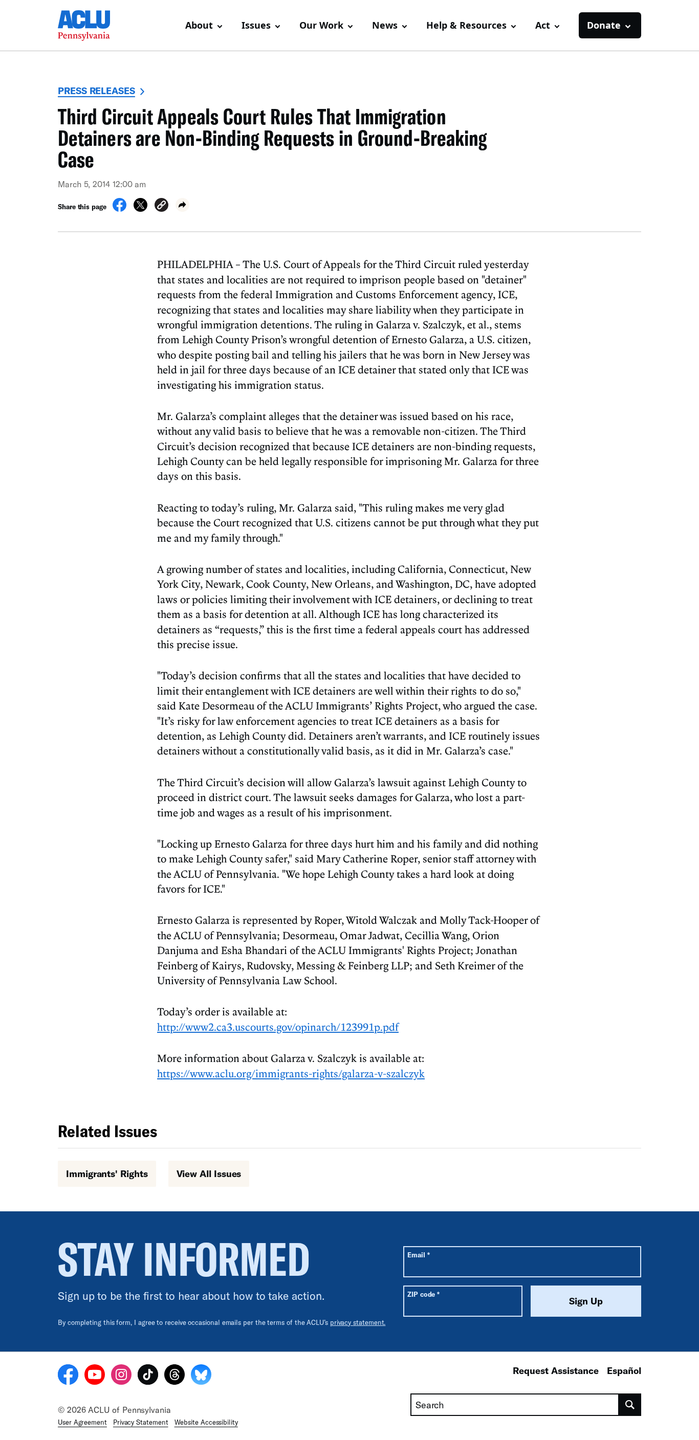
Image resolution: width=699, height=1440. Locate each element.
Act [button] (542, 25)
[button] (161, 206)
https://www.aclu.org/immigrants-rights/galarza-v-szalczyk (291, 1073)
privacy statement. (358, 1322)
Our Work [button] (321, 25)
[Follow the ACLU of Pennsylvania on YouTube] (94, 1376)
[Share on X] (140, 208)
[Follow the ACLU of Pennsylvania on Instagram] (121, 1376)
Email (418, 1254)
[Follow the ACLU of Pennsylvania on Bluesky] (201, 1376)
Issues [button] (256, 25)
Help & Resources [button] (466, 25)
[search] (630, 1404)
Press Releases (96, 90)
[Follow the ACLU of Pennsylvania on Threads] (174, 1376)
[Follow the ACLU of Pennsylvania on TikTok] (148, 1376)
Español (624, 1370)
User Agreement (82, 1422)
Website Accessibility (206, 1422)
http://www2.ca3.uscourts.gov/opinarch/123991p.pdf (278, 1026)
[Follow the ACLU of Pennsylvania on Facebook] (68, 1376)
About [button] (199, 25)
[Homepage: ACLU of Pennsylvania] (93, 25)
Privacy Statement (140, 1422)
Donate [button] (604, 25)
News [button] (385, 25)
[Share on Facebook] (119, 208)
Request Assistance (556, 1370)
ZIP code (423, 1294)
